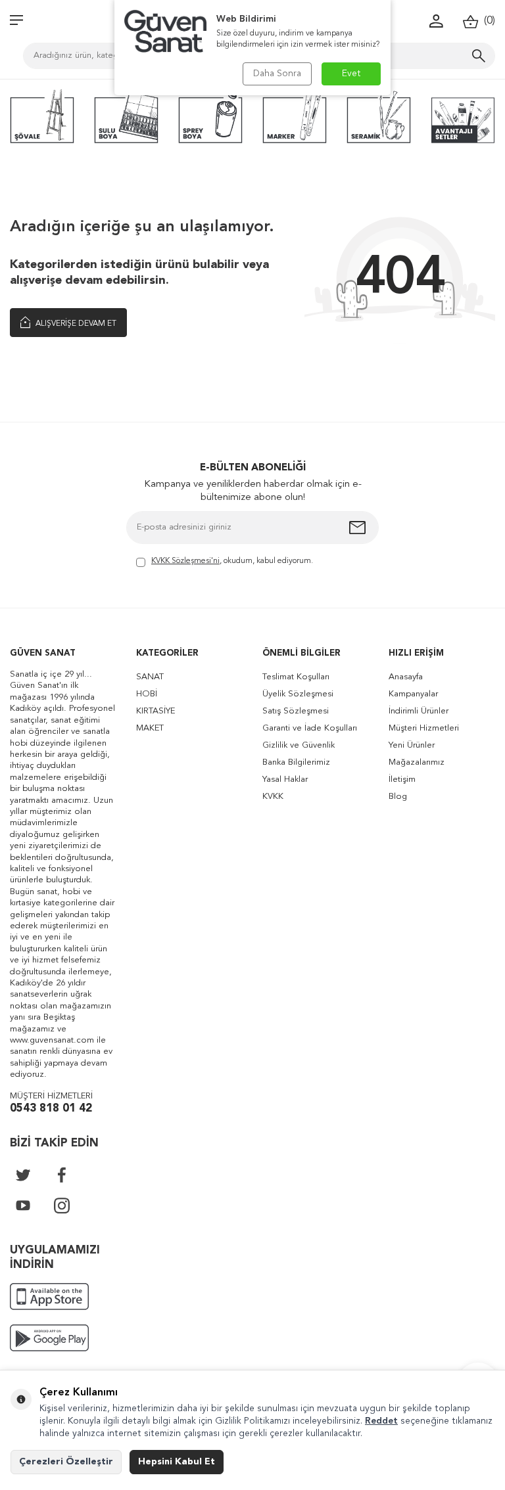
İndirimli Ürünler (418, 711)
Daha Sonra (277, 73)
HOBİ (146, 694)
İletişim (402, 779)
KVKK (272, 796)
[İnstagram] (62, 1205)
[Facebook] (62, 1175)
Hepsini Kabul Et (176, 1461)
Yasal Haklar (285, 779)
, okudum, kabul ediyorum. (232, 561)
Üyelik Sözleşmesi (297, 694)
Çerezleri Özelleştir (66, 1461)
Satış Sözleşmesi (295, 711)
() (487, 21)
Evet (351, 73)
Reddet (381, 1421)
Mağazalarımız (417, 762)
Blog (398, 796)
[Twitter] (23, 1175)
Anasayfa (406, 677)
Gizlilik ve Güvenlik (298, 745)
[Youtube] (23, 1205)
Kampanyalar (413, 694)
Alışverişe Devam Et (75, 324)
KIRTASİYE (155, 711)
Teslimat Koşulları (295, 677)
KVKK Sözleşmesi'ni (185, 561)
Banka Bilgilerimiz (296, 762)
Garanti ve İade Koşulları (309, 728)
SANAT (150, 677)
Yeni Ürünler (412, 745)
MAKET (150, 728)
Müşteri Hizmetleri (424, 728)
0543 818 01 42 (51, 1108)
